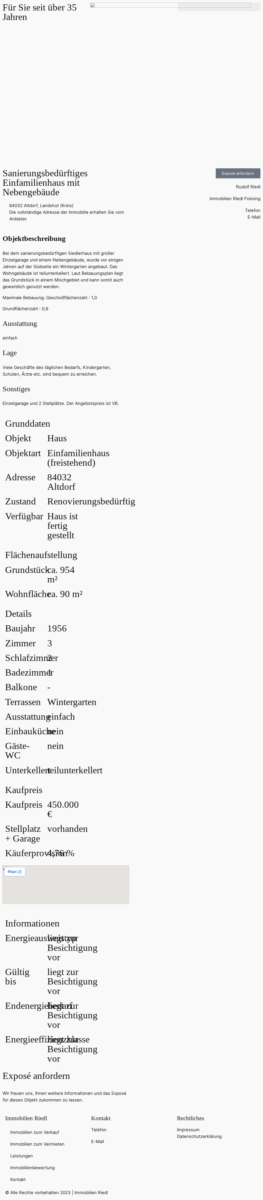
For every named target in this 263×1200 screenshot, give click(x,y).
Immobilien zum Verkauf (34, 1132)
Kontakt (18, 1179)
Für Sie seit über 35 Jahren (40, 12)
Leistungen (21, 1155)
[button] (219, 7)
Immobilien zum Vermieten (37, 1144)
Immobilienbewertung (32, 1167)
